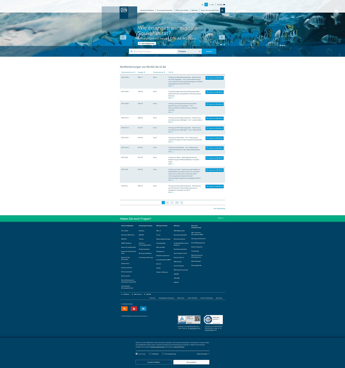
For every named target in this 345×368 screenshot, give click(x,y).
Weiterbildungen (196, 261)
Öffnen (220, 218)
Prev (123, 37)
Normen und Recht (126, 267)
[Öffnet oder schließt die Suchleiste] (222, 10)
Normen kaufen (125, 276)
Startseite (152, 298)
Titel (170, 72)
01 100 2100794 (192, 328)
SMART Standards (126, 243)
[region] (172, 349)
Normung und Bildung (145, 253)
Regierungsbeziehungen (163, 239)
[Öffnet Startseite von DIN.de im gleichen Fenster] (119, 8)
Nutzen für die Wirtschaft (128, 247)
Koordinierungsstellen (180, 249)
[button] (203, 354)
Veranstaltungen (161, 243)
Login (212, 4)
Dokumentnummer (127, 72)
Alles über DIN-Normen (128, 235)
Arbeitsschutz (125, 263)
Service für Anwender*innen (210, 10)
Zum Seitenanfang (219, 208)
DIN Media (126, 294)
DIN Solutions (138, 294)
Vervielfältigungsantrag (198, 243)
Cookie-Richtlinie (178, 347)
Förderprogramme (144, 249)
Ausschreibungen (179, 265)
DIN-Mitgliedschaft (179, 230)
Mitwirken (195, 10)
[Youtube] (134, 308)
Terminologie (195, 251)
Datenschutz (180, 298)
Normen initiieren (179, 257)
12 (177, 202)
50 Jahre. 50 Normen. (162, 272)
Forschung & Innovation (164, 10)
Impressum (219, 298)
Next (222, 37)
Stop (224, 44)
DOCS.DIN (176, 278)
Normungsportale (196, 265)
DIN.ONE (176, 274)
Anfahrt (158, 268)
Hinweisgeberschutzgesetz (166, 298)
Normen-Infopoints (196, 247)
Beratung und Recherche (198, 238)
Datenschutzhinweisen (158, 347)
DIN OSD (176, 282)
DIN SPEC (124, 239)
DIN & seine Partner (182, 10)
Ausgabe (141, 72)
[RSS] (124, 308)
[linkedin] (143, 308)
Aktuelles (141, 230)
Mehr (170, 86)
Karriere (158, 264)
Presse (158, 235)
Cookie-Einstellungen (206, 298)
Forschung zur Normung (146, 257)
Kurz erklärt (124, 230)
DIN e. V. (158, 230)
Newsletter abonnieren (163, 255)
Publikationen (160, 251)
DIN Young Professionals (181, 270)
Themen (141, 239)
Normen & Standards (147, 10)
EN (202, 4)
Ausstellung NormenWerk (163, 259)
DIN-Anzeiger (178, 261)
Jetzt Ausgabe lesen (148, 43)
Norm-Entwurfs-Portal (180, 253)
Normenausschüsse (179, 239)
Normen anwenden (126, 271)
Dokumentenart (158, 72)
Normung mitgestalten (180, 235)
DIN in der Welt (160, 247)
